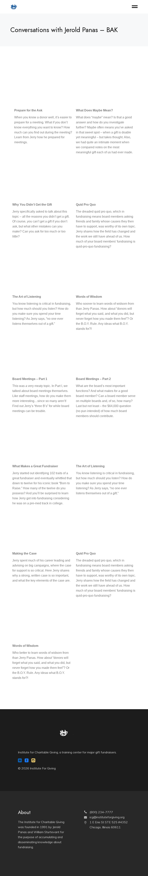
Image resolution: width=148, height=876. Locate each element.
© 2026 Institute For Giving (37, 768)
